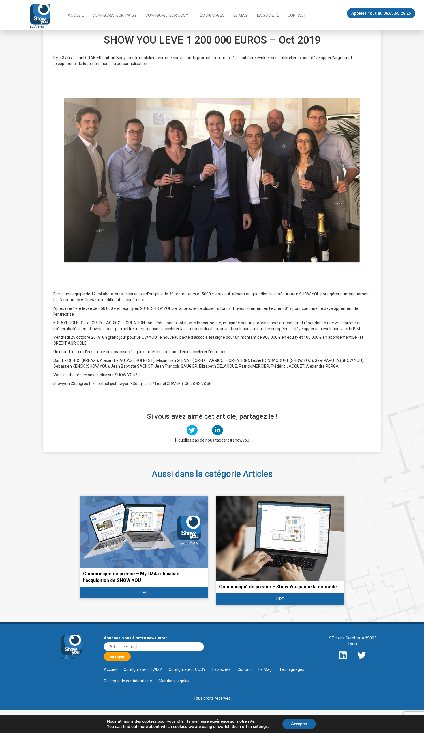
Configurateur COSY (166, 15)
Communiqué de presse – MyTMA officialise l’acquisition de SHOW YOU (131, 577)
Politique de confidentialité (128, 681)
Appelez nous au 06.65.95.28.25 (381, 13)
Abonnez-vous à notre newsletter (135, 638)
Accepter (299, 724)
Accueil (76, 15)
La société (268, 15)
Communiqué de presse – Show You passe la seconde (278, 586)
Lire (144, 592)
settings (260, 726)
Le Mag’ (240, 15)
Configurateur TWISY (114, 15)
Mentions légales (174, 681)
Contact (297, 15)
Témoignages (211, 15)
